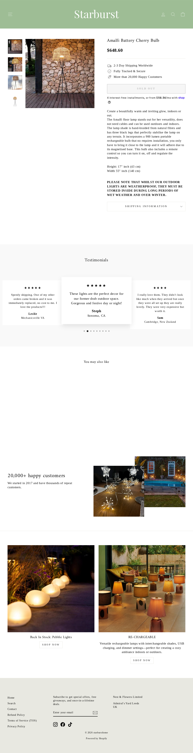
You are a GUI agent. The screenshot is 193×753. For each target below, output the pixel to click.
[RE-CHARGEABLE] (142, 588)
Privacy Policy (16, 726)
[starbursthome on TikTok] (70, 724)
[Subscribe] (95, 712)
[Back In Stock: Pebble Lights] (51, 588)
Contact (12, 709)
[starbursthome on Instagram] (55, 724)
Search (12, 703)
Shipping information (146, 206)
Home (11, 697)
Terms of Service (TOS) (22, 720)
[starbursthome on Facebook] (63, 724)
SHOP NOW (51, 644)
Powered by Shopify (96, 738)
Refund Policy (16, 715)
